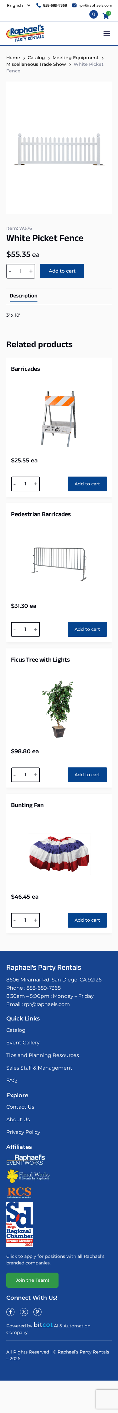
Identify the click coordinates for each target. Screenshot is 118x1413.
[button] (106, 33)
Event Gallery (23, 1043)
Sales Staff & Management (39, 1068)
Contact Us (20, 1107)
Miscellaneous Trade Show (36, 64)
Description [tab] (23, 296)
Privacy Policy (23, 1132)
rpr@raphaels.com (47, 1004)
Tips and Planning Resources (42, 1055)
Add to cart (62, 271)
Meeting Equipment (76, 57)
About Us (18, 1119)
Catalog (15, 1030)
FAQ (11, 1080)
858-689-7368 (43, 988)
